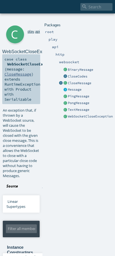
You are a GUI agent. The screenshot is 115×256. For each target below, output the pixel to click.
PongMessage (78, 103)
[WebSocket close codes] (65, 76)
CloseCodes (77, 76)
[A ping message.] (65, 96)
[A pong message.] (65, 103)
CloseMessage (79, 83)
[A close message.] (65, 83)
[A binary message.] (65, 70)
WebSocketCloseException (90, 116)
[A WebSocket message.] (65, 90)
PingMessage (78, 96)
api (37, 31)
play (31, 31)
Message (75, 89)
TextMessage (78, 110)
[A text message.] (65, 110)
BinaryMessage (80, 70)
